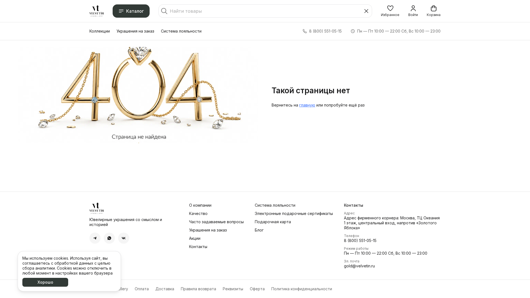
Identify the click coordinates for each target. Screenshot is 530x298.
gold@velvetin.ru (359, 266)
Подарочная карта (273, 221)
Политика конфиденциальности (301, 288)
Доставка (164, 288)
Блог (259, 230)
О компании (200, 205)
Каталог (135, 11)
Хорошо (45, 282)
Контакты (198, 246)
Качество (198, 213)
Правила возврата (198, 288)
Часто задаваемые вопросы (216, 221)
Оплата (142, 288)
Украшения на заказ (135, 31)
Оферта (257, 288)
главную (307, 105)
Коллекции (99, 31)
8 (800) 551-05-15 (360, 240)
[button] (390, 11)
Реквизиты (233, 288)
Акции (194, 238)
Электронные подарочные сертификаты (294, 213)
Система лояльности (181, 31)
